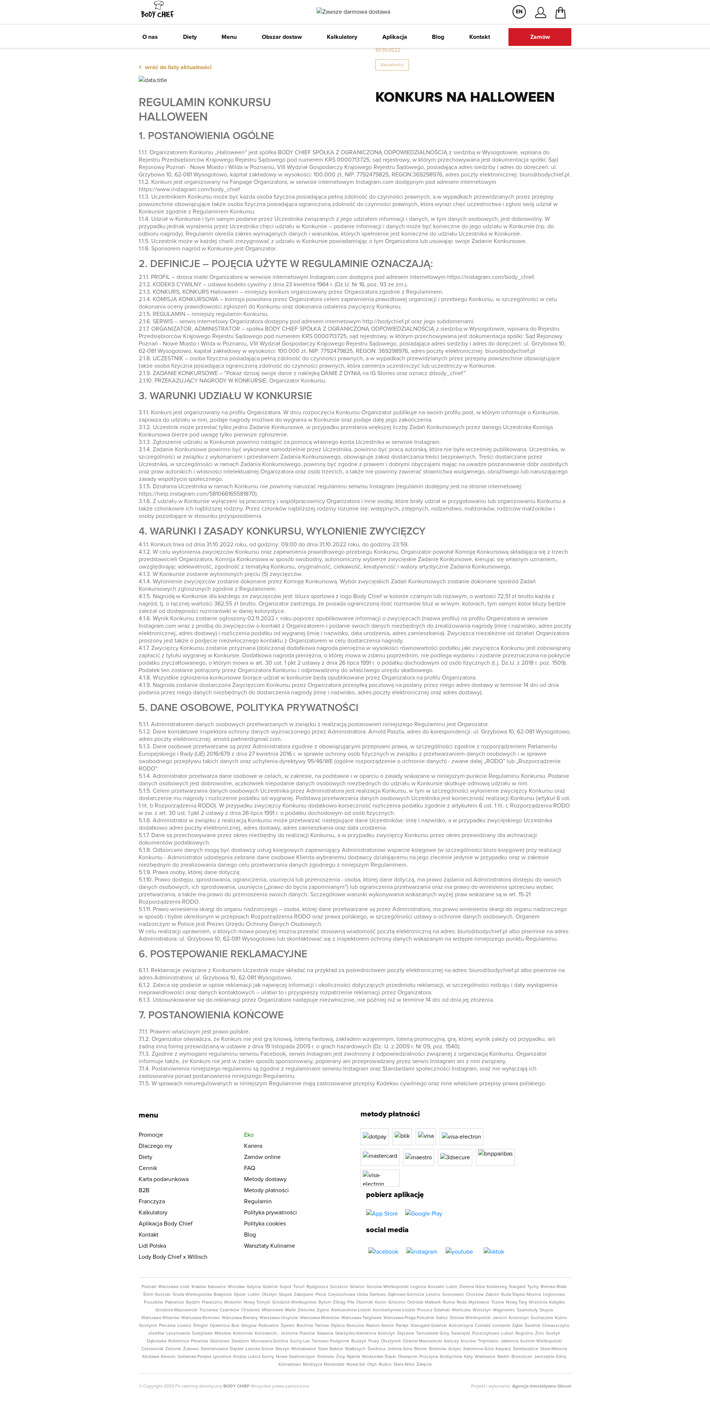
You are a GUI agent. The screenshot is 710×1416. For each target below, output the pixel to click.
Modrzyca (312, 1364)
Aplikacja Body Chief (166, 1224)
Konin (380, 1302)
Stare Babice (330, 1349)
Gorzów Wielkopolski (387, 1287)
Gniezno (396, 1302)
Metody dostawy (265, 1179)
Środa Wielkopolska (192, 1294)
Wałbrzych (355, 1349)
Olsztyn (269, 1294)
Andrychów (451, 1357)
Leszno (433, 1294)
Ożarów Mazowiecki (422, 1341)
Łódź (185, 1287)
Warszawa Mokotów (319, 1318)
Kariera (253, 1146)
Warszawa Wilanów (160, 1318)
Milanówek (272, 1310)
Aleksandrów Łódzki (351, 1310)
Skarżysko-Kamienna (355, 1333)
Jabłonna (509, 1341)
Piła (350, 1302)
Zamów (540, 37)
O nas (150, 37)
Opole (240, 1294)
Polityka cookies (265, 1224)
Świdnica (376, 1349)
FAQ (249, 1168)
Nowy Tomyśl (257, 1302)
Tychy (533, 1287)
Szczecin (339, 1287)
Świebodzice (525, 1349)
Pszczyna (428, 1357)
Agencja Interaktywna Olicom (541, 1386)
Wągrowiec (504, 1310)
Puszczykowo (485, 1333)
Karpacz (503, 1349)
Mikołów (222, 1333)
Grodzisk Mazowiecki (176, 1310)
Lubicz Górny (261, 1357)
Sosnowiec (453, 1294)
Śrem (148, 1294)
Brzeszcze (521, 1357)
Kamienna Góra (478, 1349)
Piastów (307, 1333)
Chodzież (250, 1310)
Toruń (299, 1287)
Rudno (385, 1364)
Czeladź (483, 1326)
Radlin (503, 1357)
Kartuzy (451, 1341)
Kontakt (479, 37)
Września (538, 1302)
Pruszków (153, 1302)
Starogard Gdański (428, 1326)
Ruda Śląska (513, 1294)
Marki (290, 1310)
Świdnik (532, 1326)
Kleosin (168, 1357)
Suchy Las (300, 1341)
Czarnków (229, 1310)
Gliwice (357, 1287)
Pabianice (174, 1302)
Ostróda (415, 1302)
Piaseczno (212, 1302)
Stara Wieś (404, 1364)
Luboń (507, 1333)
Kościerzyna (461, 1326)
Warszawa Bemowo (200, 1318)
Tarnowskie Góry (432, 1333)
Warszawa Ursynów (279, 1318)
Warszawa (168, 1287)
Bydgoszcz (317, 1287)
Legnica (418, 1287)
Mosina (534, 1294)
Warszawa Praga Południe (409, 1318)
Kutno (561, 1318)
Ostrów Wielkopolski (470, 1318)
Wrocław (236, 1287)
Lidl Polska (152, 1246)
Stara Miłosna (553, 1349)
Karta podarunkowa (164, 1179)
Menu (229, 37)
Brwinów (437, 1349)
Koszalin (436, 1287)
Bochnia (305, 1326)
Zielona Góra (472, 1287)
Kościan (163, 1294)
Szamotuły (527, 1310)
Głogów (249, 1326)
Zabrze (492, 1294)
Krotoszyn (519, 1318)
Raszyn (282, 1349)
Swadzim (240, 1341)
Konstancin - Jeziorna (276, 1333)
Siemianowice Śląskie (222, 1349)
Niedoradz (334, 1364)
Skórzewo (220, 1341)
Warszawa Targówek (361, 1318)
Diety (190, 37)
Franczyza (152, 1201)
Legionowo (554, 1294)
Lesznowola (178, 1333)
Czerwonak (152, 1349)
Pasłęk (402, 1326)
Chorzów (475, 1294)
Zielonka (306, 1310)
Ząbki (517, 1326)
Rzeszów (355, 1326)
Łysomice (222, 1357)
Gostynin (148, 1326)
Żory (340, 1357)
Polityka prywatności (270, 1213)
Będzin (193, 1302)
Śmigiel (200, 1326)
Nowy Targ (516, 1302)
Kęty (468, 1357)
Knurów (468, 1341)
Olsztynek (391, 1341)
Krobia (239, 1357)
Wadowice (485, 1357)
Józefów (156, 1333)
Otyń (372, 1364)
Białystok (223, 1294)
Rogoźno (524, 1333)
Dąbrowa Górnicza (406, 1294)
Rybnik (353, 1357)
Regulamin (258, 1201)
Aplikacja (394, 37)
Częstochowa (341, 1294)
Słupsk (285, 1294)
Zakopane (304, 1294)
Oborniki (364, 1302)
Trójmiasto (488, 1341)
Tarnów (322, 1326)
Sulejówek (202, 1333)
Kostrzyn (386, 1333)
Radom (373, 1326)
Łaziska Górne (260, 1349)
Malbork (433, 1302)
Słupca (546, 1310)
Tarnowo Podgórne (330, 1341)
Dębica (338, 1326)
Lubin (451, 1287)
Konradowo (289, 1364)
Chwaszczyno (555, 1326)
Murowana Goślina (269, 1341)
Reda (462, 1302)
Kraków (199, 1287)
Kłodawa (150, 1357)
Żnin (539, 1333)
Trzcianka (208, 1310)
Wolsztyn (482, 1310)
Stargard (517, 1287)
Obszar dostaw (282, 37)
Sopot (285, 1287)
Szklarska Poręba (194, 1357)
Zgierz (323, 1310)
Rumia (449, 1302)
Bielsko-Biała (554, 1287)
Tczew (497, 1302)
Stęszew (405, 1333)
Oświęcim (407, 1357)
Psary (373, 1341)
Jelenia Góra (399, 1349)
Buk (235, 1326)
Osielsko (325, 1357)
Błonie (420, 1349)
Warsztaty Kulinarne (269, 1246)
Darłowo (378, 1294)
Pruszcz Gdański (433, 1310)
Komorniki (243, 1333)
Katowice (217, 1287)
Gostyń (553, 1333)
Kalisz (442, 1318)
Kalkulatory (342, 37)
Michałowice (303, 1349)
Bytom (324, 1302)
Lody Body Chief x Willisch (173, 1257)
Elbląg (339, 1302)
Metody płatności (266, 1190)
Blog (438, 37)
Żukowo (191, 1349)
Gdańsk (270, 1287)
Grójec (455, 1349)
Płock (320, 1294)
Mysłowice (479, 1302)
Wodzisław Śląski (379, 1357)
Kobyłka (557, 1302)
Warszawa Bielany (240, 1318)
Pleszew (167, 1326)
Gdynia (254, 1287)
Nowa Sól (355, 1364)
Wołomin (233, 1302)
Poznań (149, 1287)
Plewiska (199, 1341)
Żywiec (288, 1326)
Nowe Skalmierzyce (295, 1357)
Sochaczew (542, 1318)
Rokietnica (178, 1341)
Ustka (362, 1294)
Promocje (151, 1135)
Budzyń (358, 1341)
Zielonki (173, 1349)
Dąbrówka (156, 1341)
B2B (144, 1190)
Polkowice (268, 1326)
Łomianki (501, 1326)
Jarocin (500, 1318)
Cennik (148, 1168)
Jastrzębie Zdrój (550, 1357)
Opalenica (220, 1326)
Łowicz (184, 1326)
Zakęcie (424, 1364)
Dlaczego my (155, 1146)
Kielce (388, 1326)
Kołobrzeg (497, 1287)
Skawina (325, 1333)
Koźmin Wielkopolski (541, 1341)
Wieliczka (461, 1310)
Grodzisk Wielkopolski (294, 1302)
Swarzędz (460, 1333)
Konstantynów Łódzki (394, 1310)
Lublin (254, 1294)
